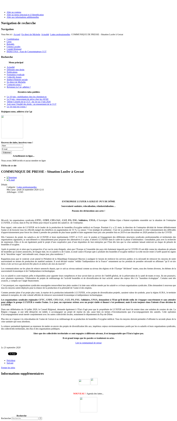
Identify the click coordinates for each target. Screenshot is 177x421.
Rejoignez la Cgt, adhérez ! (19, 87)
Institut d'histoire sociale (17, 79)
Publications (12, 72)
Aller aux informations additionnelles (23, 17)
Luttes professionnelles (60, 34)
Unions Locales (13, 46)
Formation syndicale (15, 74)
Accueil (17, 34)
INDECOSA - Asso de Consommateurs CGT (26, 51)
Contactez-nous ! (14, 84)
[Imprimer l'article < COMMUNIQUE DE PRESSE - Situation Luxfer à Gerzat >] (12, 177)
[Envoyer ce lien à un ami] (11, 180)
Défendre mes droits (15, 69)
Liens (9, 41)
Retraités (10, 44)
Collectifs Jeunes (14, 77)
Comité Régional (14, 49)
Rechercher (6, 418)
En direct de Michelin (30, 34)
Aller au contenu (14, 12)
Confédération (13, 39)
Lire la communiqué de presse (89, 343)
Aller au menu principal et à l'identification (25, 15)
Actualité (45, 34)
